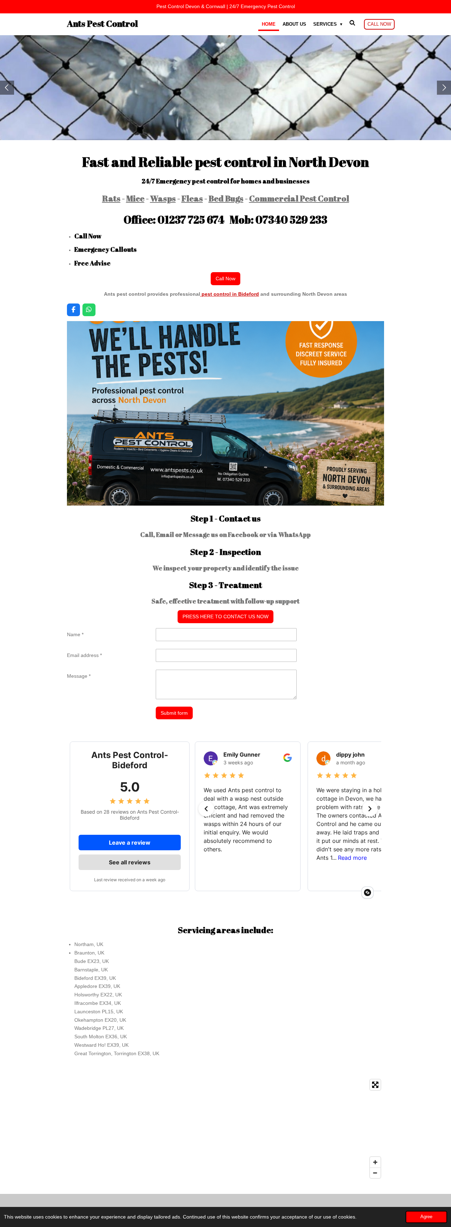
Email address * (84, 655)
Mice (135, 198)
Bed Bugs (226, 198)
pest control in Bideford (229, 294)
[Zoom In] (375, 1162)
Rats (111, 198)
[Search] (352, 23)
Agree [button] (426, 1216)
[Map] (225, 1129)
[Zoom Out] (375, 1172)
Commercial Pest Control (299, 198)
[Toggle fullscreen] (375, 1084)
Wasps (163, 198)
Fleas (192, 198)
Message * (79, 676)
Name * (75, 634)
